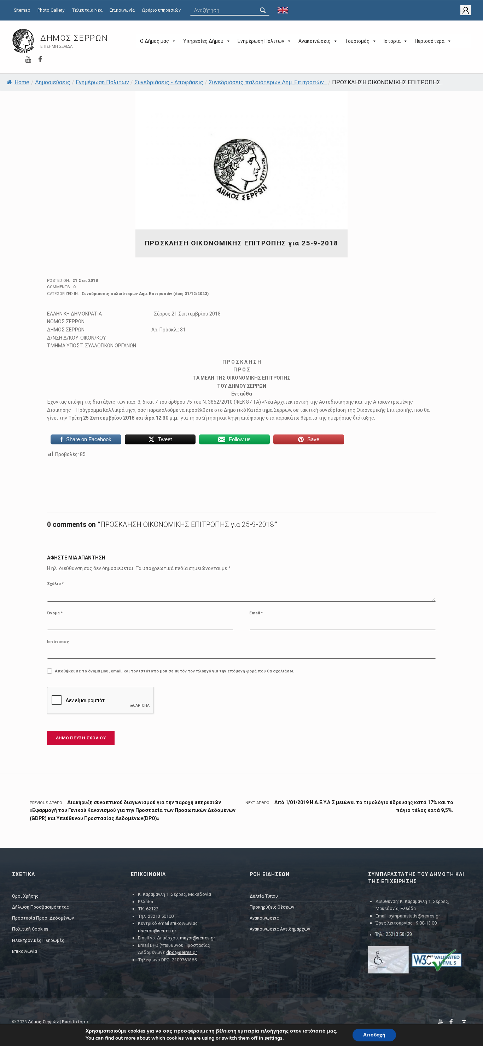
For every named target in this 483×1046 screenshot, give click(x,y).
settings (273, 1038)
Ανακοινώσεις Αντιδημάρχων (280, 929)
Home (21, 82)
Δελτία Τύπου (264, 896)
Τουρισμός (357, 41)
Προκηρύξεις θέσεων (272, 907)
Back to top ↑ (75, 1021)
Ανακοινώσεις (314, 41)
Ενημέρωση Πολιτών (261, 41)
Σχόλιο (55, 583)
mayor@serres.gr (197, 937)
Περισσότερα (429, 41)
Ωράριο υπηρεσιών (161, 10)
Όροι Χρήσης (25, 896)
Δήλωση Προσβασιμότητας (40, 907)
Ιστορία (392, 41)
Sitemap (22, 10)
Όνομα (55, 612)
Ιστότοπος (58, 641)
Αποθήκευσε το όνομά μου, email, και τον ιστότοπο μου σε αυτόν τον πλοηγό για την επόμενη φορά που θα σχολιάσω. (174, 671)
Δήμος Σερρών (74, 38)
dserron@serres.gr (157, 930)
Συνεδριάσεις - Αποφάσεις (168, 82)
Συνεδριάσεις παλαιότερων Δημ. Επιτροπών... (268, 82)
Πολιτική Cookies (30, 929)
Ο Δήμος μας (154, 41)
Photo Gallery (50, 10)
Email (256, 612)
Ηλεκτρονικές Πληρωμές (38, 940)
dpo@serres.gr (181, 952)
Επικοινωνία (122, 10)
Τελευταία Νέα (87, 10)
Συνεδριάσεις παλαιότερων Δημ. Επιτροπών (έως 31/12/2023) (145, 293)
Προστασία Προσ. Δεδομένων (43, 918)
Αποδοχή (374, 1034)
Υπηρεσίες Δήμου (203, 41)
